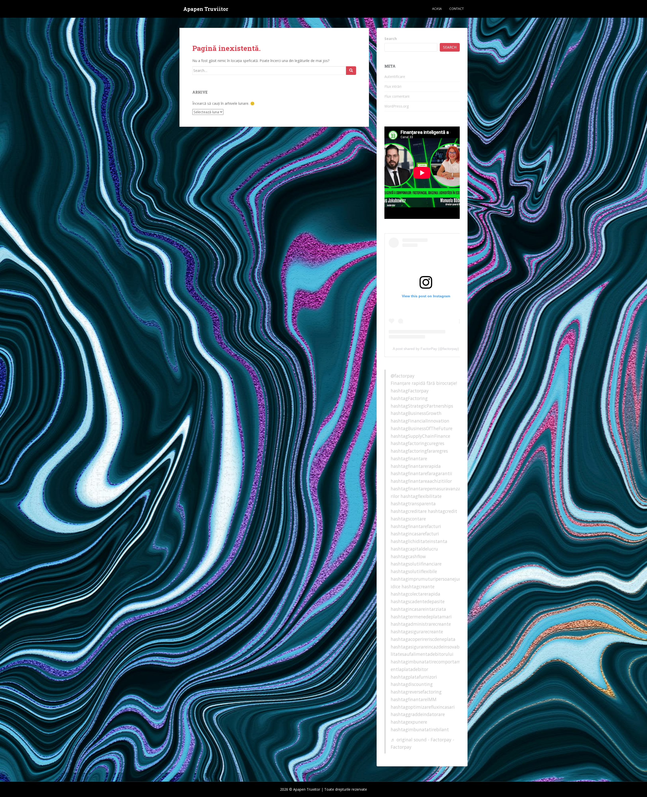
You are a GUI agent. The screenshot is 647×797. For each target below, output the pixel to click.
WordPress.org (396, 106)
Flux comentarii (396, 96)
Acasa (437, 9)
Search (390, 38)
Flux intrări (392, 86)
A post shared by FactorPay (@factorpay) (426, 349)
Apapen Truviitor (205, 9)
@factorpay (402, 376)
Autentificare (394, 76)
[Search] (351, 70)
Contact (456, 9)
